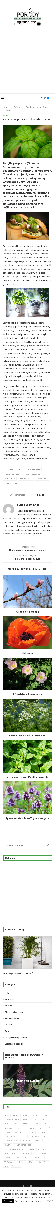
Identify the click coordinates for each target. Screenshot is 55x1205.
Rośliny (17, 107)
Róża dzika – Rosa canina (27, 694)
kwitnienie (31, 1128)
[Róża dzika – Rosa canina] (27, 674)
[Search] (52, 98)
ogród (23, 1137)
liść (48, 1128)
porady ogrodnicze (22, 1145)
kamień (26, 1120)
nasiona (18, 1132)
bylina (6, 1115)
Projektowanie (12, 1018)
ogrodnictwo (10, 1137)
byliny (15, 1115)
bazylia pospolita (12, 469)
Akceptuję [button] (8, 1201)
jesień (46, 1115)
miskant (7, 1132)
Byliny (8, 992)
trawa (43, 1153)
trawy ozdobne (21, 1158)
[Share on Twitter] (40, 494)
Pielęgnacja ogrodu (14, 1012)
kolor (6, 1124)
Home (5, 107)
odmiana (41, 1132)
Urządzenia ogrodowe (16, 1037)
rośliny (41, 1149)
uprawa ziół (42, 479)
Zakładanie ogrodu (14, 1043)
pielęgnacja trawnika (31, 1141)
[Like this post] (34, 494)
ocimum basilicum (32, 469)
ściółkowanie (42, 1162)
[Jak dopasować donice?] (27, 952)
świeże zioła (10, 479)
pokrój (47, 1141)
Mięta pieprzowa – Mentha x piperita (27, 777)
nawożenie (29, 1132)
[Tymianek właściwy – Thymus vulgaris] (27, 797)
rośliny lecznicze (32, 474)
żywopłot (16, 1166)
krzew (35, 1124)
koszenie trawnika (21, 1124)
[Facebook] (41, 98)
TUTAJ (50, 1200)
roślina (31, 1149)
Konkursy (9, 999)
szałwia (26, 1153)
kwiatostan (8, 1128)
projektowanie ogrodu (13, 1149)
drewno (25, 1115)
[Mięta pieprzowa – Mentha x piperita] (27, 756)
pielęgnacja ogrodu (38, 1137)
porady (7, 1145)
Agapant (27, 1080)
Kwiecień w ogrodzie (27, 611)
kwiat (44, 1124)
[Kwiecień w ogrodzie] (27, 591)
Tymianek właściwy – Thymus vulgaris (27, 818)
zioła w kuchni (11, 484)
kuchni (8, 390)
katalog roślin (39, 1120)
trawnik (7, 1158)
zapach (22, 1162)
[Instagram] (45, 98)
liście (41, 1128)
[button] (6, 955)
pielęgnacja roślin (12, 474)
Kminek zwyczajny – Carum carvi (27, 735)
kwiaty (19, 1128)
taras (35, 1153)
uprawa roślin (26, 479)
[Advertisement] (27, 60)
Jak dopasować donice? (18, 973)
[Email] (48, 98)
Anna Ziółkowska (28, 505)
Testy (8, 1031)
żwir (6, 1166)
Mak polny (27, 653)
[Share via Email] (43, 494)
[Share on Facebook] (37, 494)
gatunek (36, 1115)
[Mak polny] (27, 632)
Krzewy (8, 1005)
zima (30, 1162)
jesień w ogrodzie (11, 1120)
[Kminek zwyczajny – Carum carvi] (27, 715)
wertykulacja (9, 1162)
